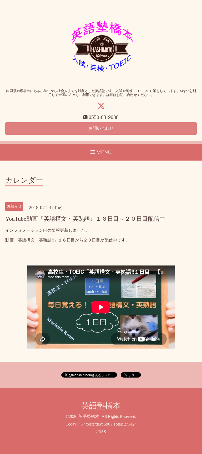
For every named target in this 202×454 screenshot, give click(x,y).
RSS (102, 431)
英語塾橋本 (101, 405)
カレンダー (24, 180)
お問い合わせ (101, 128)
